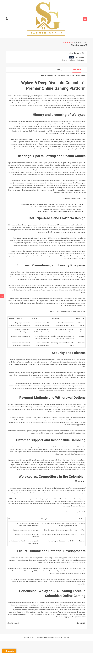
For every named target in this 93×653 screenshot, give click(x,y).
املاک (68, 69)
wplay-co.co (65, 560)
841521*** (75, 57)
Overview (76, 69)
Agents (78, 43)
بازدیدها (60, 69)
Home (85, 43)
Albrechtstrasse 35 (13, 623)
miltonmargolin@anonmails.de (71, 60)
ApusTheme (57, 637)
